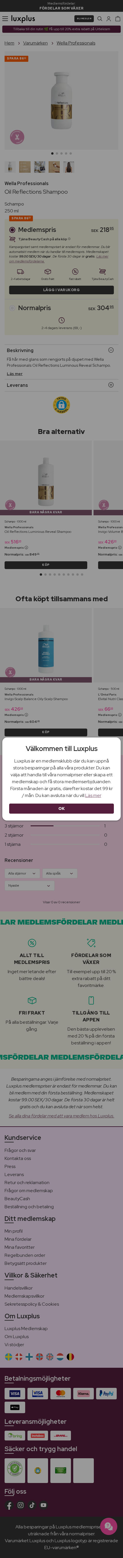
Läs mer (93, 795)
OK (61, 808)
